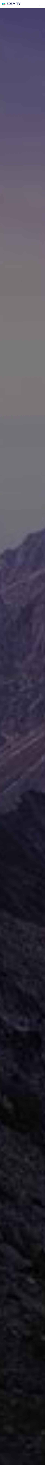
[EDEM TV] (12, 4)
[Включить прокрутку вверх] (40, 1460)
